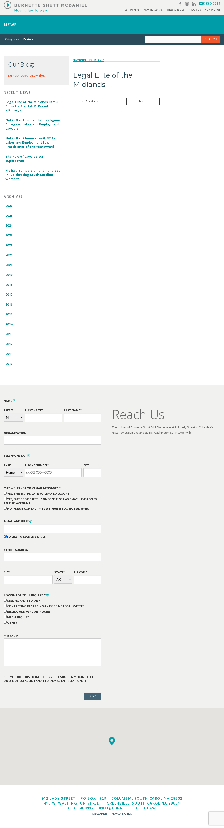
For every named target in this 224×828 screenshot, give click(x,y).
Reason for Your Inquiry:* (25, 595)
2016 (8, 304)
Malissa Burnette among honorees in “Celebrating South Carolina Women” (32, 174)
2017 (8, 294)
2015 (8, 314)
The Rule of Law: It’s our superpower (24, 158)
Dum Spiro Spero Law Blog (26, 75)
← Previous (90, 101)
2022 (8, 245)
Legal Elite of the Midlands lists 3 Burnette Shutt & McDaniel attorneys (31, 106)
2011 (8, 354)
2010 (8, 363)
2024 (8, 225)
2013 (8, 334)
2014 (8, 324)
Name (8, 401)
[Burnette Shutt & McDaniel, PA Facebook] (180, 4)
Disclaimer (99, 813)
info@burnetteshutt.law (127, 808)
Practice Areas (153, 9)
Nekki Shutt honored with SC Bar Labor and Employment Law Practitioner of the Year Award (31, 142)
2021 (8, 255)
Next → (143, 101)
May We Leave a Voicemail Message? (31, 488)
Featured (29, 39)
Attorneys (132, 9)
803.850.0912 (209, 3)
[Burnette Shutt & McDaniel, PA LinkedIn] (194, 4)
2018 (8, 285)
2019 (8, 275)
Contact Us (212, 9)
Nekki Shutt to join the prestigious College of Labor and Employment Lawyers (33, 124)
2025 (8, 215)
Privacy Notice (122, 813)
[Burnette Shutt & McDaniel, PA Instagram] (187, 4)
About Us (195, 9)
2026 (8, 206)
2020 (8, 265)
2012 (8, 344)
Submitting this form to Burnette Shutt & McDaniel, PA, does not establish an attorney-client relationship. (49, 679)
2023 (8, 235)
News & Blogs (175, 9)
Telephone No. (15, 456)
